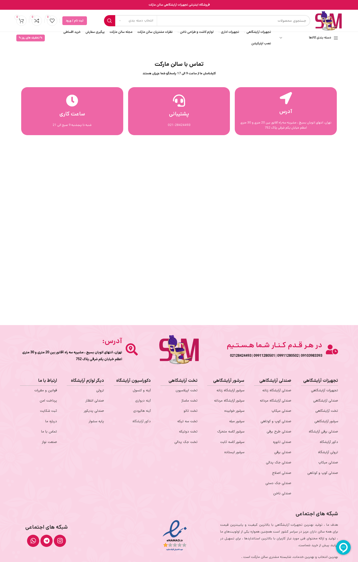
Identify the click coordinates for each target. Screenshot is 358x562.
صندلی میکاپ (328, 462)
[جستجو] (109, 20)
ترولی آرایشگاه (328, 452)
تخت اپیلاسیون (187, 390)
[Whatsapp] (33, 541)
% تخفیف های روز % (30, 38)
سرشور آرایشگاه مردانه (229, 400)
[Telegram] (46, 541)
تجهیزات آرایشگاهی (324, 390)
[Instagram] (60, 541)
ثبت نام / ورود (75, 21)
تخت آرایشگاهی (326, 410)
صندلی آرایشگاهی (325, 400)
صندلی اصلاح (281, 473)
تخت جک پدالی (186, 442)
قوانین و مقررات (45, 390)
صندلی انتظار (94, 400)
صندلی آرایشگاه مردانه (275, 400)
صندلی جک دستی (278, 483)
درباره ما (51, 421)
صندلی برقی (282, 452)
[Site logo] (328, 20)
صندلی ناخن (282, 493)
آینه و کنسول (142, 390)
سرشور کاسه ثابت (232, 442)
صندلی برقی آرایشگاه (323, 431)
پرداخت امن (48, 400)
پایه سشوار (96, 421)
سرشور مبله (236, 421)
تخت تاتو (191, 410)
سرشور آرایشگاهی (326, 421)
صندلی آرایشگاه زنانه (276, 390)
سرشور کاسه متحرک (230, 431)
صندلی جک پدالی (278, 462)
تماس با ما (49, 431)
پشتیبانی (179, 114)
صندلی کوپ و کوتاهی (322, 473)
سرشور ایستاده (234, 452)
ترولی (100, 390)
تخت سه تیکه (187, 421)
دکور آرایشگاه (329, 442)
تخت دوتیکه (188, 431)
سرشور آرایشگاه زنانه (230, 390)
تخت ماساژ (189, 400)
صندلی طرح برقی (279, 431)
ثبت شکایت (48, 410)
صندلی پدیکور (94, 410)
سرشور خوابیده (234, 410)
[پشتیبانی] (179, 100)
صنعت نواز (49, 442)
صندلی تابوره (282, 442)
